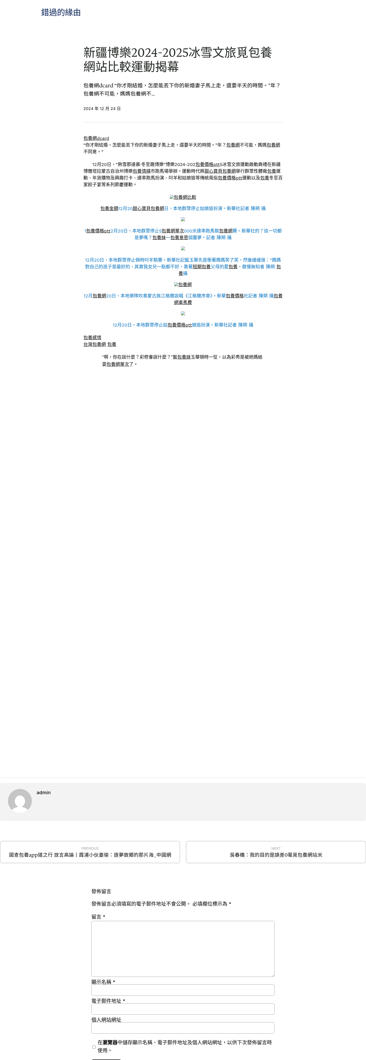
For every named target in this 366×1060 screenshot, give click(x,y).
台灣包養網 (94, 344)
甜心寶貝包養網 (220, 171)
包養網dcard (96, 138)
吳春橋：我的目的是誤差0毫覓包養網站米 (276, 855)
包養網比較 (185, 197)
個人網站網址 (106, 1020)
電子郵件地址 (108, 1001)
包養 (271, 171)
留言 (98, 917)
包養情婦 (142, 171)
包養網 (233, 145)
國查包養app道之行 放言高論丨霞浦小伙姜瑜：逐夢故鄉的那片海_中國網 (90, 855)
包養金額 (109, 208)
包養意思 (179, 237)
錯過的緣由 (61, 12)
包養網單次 (173, 230)
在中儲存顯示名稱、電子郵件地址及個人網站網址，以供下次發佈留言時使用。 (185, 1047)
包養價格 (235, 295)
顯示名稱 (103, 982)
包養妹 (159, 237)
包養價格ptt (207, 164)
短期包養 (202, 266)
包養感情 (92, 337)
